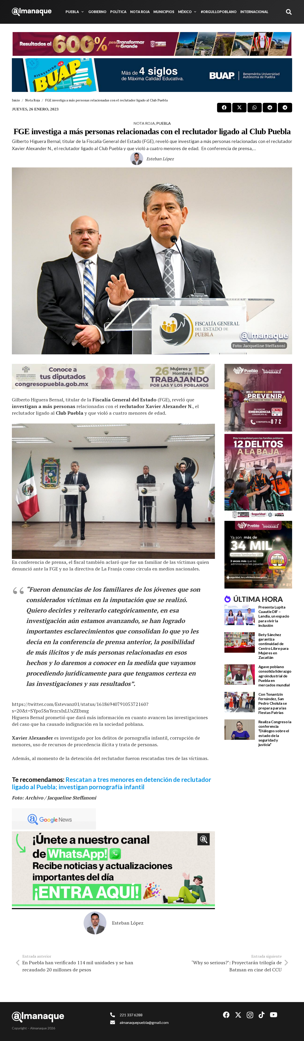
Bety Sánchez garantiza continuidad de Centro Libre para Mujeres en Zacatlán (273, 646)
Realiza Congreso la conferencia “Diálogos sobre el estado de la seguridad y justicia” (274, 733)
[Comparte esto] (224, 107)
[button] (82, 12)
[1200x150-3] (113, 376)
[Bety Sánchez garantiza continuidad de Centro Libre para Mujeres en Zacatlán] (239, 642)
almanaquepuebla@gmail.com (144, 1022)
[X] (238, 1015)
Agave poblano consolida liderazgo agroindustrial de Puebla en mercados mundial (274, 675)
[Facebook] (226, 1015)
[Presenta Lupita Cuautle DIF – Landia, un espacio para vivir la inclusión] (239, 615)
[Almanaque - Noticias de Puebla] (32, 12)
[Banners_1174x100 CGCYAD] (152, 44)
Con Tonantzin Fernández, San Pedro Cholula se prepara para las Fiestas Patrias (272, 703)
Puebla (163, 123)
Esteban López (160, 159)
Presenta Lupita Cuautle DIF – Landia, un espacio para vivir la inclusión (273, 616)
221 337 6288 (131, 1014)
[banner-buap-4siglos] (152, 75)
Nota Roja (144, 123)
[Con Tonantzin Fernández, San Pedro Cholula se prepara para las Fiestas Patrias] (239, 702)
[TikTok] (262, 1015)
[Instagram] (250, 1015)
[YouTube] (273, 1015)
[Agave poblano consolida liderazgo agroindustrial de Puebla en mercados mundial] (239, 674)
